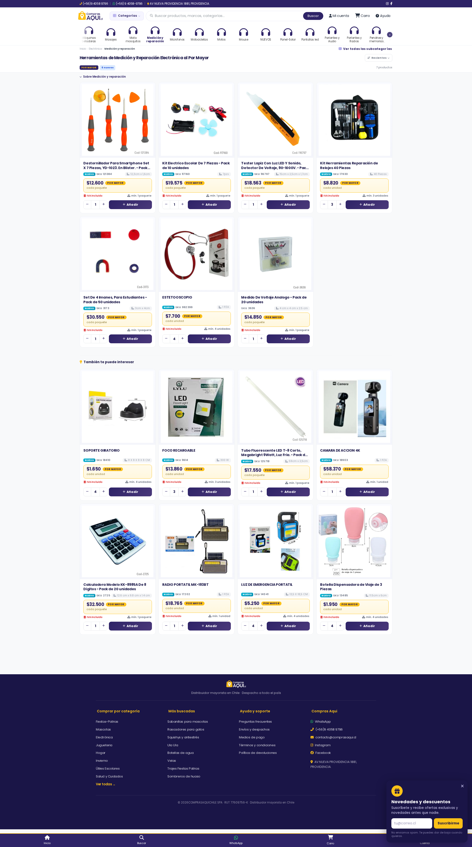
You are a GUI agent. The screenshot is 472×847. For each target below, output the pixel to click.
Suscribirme (448, 823)
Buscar (313, 16)
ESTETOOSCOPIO (177, 297)
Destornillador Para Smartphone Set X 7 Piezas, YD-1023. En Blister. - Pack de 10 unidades (116, 168)
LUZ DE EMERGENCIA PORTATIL (267, 584)
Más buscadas (181, 711)
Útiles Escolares (108, 768)
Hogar (100, 752)
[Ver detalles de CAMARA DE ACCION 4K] (354, 407)
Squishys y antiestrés (183, 737)
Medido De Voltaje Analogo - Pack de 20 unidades (274, 299)
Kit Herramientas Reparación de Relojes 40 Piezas (349, 165)
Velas (171, 760)
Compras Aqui (324, 711)
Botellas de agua (180, 752)
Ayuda (385, 15)
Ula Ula (172, 745)
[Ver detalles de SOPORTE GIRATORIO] (117, 407)
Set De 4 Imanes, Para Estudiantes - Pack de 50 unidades (115, 299)
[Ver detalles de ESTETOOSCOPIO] (196, 254)
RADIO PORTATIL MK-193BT (185, 584)
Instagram (322, 745)
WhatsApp (322, 721)
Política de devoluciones (258, 752)
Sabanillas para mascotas (187, 721)
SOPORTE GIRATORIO (101, 450)
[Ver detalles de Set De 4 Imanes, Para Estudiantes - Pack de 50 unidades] (117, 254)
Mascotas (103, 729)
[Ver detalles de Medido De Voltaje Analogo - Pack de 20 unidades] (275, 254)
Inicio (83, 49)
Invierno (102, 760)
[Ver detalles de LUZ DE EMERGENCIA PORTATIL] (275, 541)
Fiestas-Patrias (107, 721)
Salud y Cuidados (109, 776)
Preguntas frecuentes (255, 721)
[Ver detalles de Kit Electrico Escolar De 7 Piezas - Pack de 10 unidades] (196, 120)
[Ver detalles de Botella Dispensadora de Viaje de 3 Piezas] (354, 541)
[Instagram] (387, 3)
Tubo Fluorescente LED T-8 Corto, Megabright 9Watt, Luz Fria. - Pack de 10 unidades (274, 455)
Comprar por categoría (118, 711)
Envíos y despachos (254, 729)
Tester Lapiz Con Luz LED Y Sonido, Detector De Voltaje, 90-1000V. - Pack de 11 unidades (274, 168)
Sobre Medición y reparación (104, 77)
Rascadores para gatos (185, 729)
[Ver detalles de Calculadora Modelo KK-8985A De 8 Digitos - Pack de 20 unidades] (117, 541)
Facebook (323, 752)
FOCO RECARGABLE (178, 450)
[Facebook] (391, 3)
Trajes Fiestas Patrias (183, 768)
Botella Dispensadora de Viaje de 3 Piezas (351, 586)
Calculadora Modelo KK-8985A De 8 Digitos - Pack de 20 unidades (114, 586)
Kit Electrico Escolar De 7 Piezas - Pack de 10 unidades (196, 165)
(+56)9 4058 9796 (95, 4)
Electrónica (95, 49)
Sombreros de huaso (183, 776)
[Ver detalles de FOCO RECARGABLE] (196, 407)
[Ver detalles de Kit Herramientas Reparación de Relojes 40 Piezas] (354, 120)
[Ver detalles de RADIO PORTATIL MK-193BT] (196, 541)
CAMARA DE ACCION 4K (340, 450)
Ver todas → (106, 784)
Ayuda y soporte (255, 711)
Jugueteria (104, 745)
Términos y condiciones (257, 745)
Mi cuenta (341, 15)
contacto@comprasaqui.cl (335, 737)
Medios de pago (252, 737)
